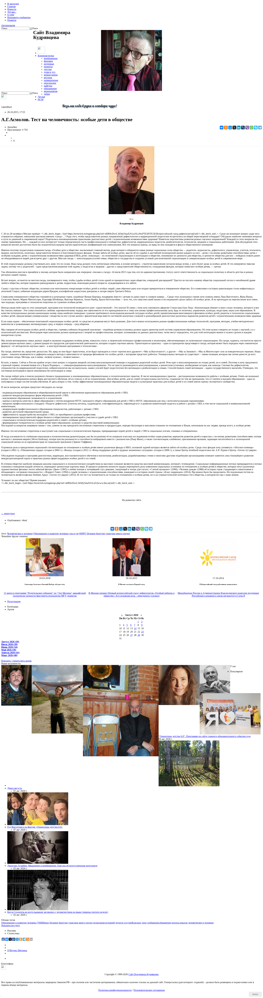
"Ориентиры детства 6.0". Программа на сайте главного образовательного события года (205, 736)
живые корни (51, 75)
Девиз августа (14, 788)
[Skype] (256, 127)
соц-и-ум (74, 533)
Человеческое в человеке (20, 533)
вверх (255, 994)
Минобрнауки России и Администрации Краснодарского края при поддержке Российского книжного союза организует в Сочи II (218, 594)
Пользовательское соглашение (149, 990)
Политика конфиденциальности (115, 990)
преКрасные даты (137, 922)
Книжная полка (46, 55)
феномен (48, 61)
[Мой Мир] (230, 127)
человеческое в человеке (201, 922)
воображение (51, 58)
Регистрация (13, 601)
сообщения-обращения (159, 922)
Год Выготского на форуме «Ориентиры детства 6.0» (35, 827)
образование (50, 88)
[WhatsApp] (251, 127)
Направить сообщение (19, 17)
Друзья (41, 96)
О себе (10, 14)
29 (139, 635)
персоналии (50, 83)
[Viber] (247, 127)
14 (135, 628)
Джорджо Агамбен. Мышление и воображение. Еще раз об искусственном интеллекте (52, 865)
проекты (48, 66)
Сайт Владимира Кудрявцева (143, 974)
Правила (11, 20)
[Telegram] (260, 127)
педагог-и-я (122, 922)
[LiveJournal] (243, 127)
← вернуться (8, 513)
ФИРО (82, 533)
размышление (51, 80)
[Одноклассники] (226, 127)
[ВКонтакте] (221, 127)
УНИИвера (43, 922)
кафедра (48, 85)
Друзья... (11, 12)
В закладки (13, 3)
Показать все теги (10, 925)
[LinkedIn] (238, 127)
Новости (11, 9)
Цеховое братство (96, 533)
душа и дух (49, 72)
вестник (48, 77)
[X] (234, 127)
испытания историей (104, 922)
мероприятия (50, 91)
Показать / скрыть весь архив (16, 660)
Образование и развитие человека (51, 533)
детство (48, 69)
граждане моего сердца (118, 533)
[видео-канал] (3, 98)
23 (142, 631)
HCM (40, 99)
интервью (49, 64)
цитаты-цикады (179, 922)
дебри (47, 94)
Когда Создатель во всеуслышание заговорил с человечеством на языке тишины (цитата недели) (57, 912)
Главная (11, 6)
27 (131, 635)
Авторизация (8, 25)
